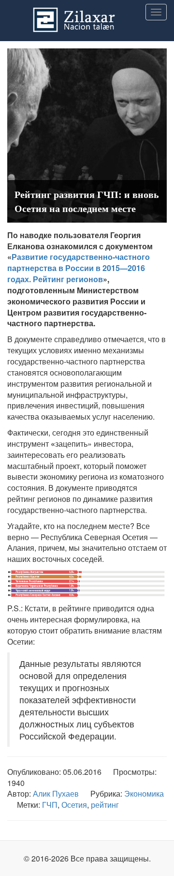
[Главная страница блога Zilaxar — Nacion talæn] (87, 12)
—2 (126, 267)
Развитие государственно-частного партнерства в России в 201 (78, 262)
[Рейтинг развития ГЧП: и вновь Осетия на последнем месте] (87, 134)
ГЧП (50, 804)
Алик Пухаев (56, 793)
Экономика (144, 793)
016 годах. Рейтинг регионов (76, 273)
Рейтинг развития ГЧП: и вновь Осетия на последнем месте (86, 201)
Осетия (74, 804)
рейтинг (105, 804)
